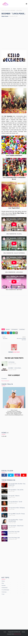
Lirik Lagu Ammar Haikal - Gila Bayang (16, 507)
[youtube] (24, 475)
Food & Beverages (5, 589)
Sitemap (23, 631)
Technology (4, 591)
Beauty (3, 581)
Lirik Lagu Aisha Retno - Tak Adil (15, 501)
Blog (3, 583)
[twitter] (11, 475)
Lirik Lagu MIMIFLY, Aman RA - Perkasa (16, 513)
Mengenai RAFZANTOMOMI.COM (14, 631)
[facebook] (4, 475)
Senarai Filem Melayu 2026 (14, 537)
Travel (3, 594)
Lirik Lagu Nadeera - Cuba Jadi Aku (15, 489)
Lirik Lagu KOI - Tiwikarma (13, 495)
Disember (8, 329)
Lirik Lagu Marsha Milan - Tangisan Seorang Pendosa (15, 520)
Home (2, 10)
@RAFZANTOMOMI (17, 633)
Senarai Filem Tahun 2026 (13, 531)
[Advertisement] (14, 34)
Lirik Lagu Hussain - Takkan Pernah (15, 525)
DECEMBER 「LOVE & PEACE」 (15, 368)
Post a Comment (5, 380)
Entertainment (4, 587)
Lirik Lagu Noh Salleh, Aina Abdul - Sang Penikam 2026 (16, 484)
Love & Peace (7, 10)
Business (4, 585)
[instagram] (17, 475)
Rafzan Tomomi (5, 16)
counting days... (11, 362)
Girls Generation (14, 329)
